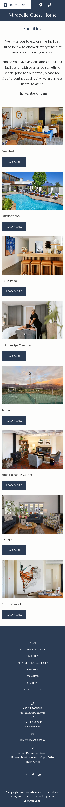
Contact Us (32, 689)
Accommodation (32, 649)
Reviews (32, 669)
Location (32, 676)
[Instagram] (26, 774)
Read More (14, 162)
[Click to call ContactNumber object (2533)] (49, 4)
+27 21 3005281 (32, 708)
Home (32, 642)
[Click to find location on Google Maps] (40, 4)
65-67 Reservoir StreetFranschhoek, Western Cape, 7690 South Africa (32, 757)
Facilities (32, 656)
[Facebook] (33, 774)
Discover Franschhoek (32, 662)
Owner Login (33, 800)
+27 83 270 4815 (32, 722)
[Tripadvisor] (39, 774)
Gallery (32, 682)
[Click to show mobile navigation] (59, 4)
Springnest (16, 796)
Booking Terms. (46, 796)
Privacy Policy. (30, 796)
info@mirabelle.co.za (32, 739)
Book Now (18, 4)
